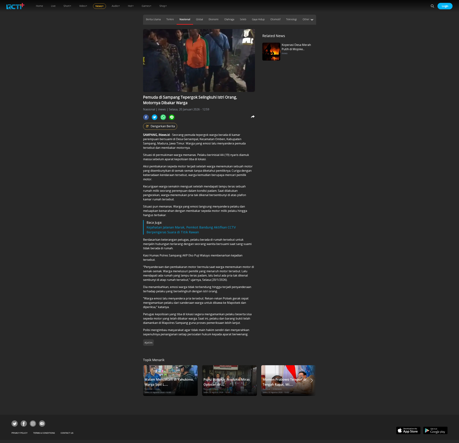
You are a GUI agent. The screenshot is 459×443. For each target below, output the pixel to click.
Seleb (243, 19)
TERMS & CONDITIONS (44, 432)
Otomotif (275, 19)
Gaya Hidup (258, 19)
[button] (311, 380)
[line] (172, 117)
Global (199, 19)
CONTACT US (67, 432)
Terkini (170, 19)
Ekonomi (213, 19)
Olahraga (229, 19)
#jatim (148, 342)
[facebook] (146, 117)
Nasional (184, 19)
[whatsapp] (163, 117)
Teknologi (291, 19)
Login (445, 6)
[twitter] (154, 117)
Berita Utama (153, 19)
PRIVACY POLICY (19, 432)
